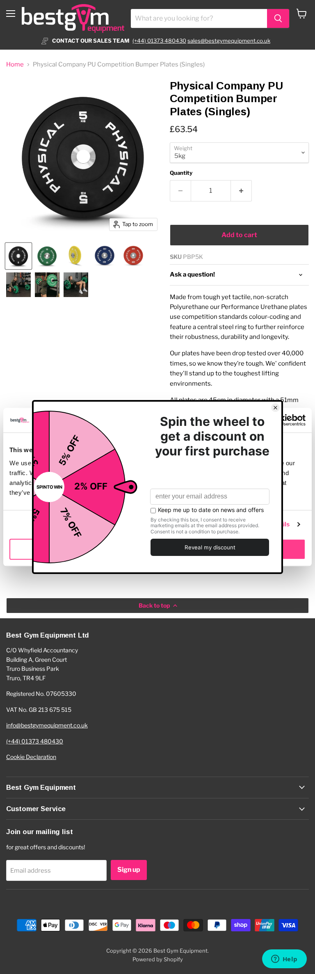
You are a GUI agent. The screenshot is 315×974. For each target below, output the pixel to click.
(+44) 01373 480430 (159, 40)
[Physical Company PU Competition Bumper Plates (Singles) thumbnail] (18, 256)
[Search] (278, 18)
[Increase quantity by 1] (241, 190)
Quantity (181, 173)
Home (15, 64)
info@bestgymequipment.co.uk (47, 725)
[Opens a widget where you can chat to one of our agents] (284, 959)
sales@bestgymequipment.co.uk (228, 40)
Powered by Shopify (157, 959)
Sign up (128, 869)
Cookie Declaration (31, 756)
